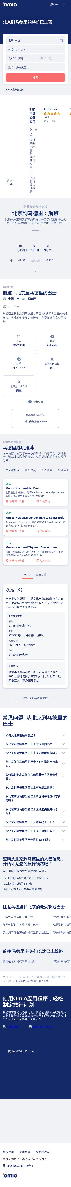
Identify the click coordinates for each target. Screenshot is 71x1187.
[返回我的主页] (10, 5)
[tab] (12, 470)
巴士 (15, 977)
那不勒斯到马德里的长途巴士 (21, 924)
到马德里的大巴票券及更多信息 (23, 889)
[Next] (60, 248)
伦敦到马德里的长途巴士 (18, 917)
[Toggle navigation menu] (66, 5)
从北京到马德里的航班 (18, 883)
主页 (5, 977)
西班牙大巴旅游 (32, 977)
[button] (21, 58)
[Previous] (10, 248)
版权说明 (8, 1152)
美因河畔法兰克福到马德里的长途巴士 (26, 932)
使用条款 (24, 1152)
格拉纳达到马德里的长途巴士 (21, 961)
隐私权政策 (43, 1152)
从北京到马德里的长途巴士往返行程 (26, 878)
